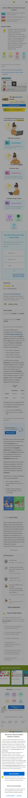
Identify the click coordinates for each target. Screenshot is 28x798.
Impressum (19, 795)
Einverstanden (14, 774)
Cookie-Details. (5, 750)
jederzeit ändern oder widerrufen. (12, 765)
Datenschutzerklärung (16, 749)
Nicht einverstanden (14, 786)
